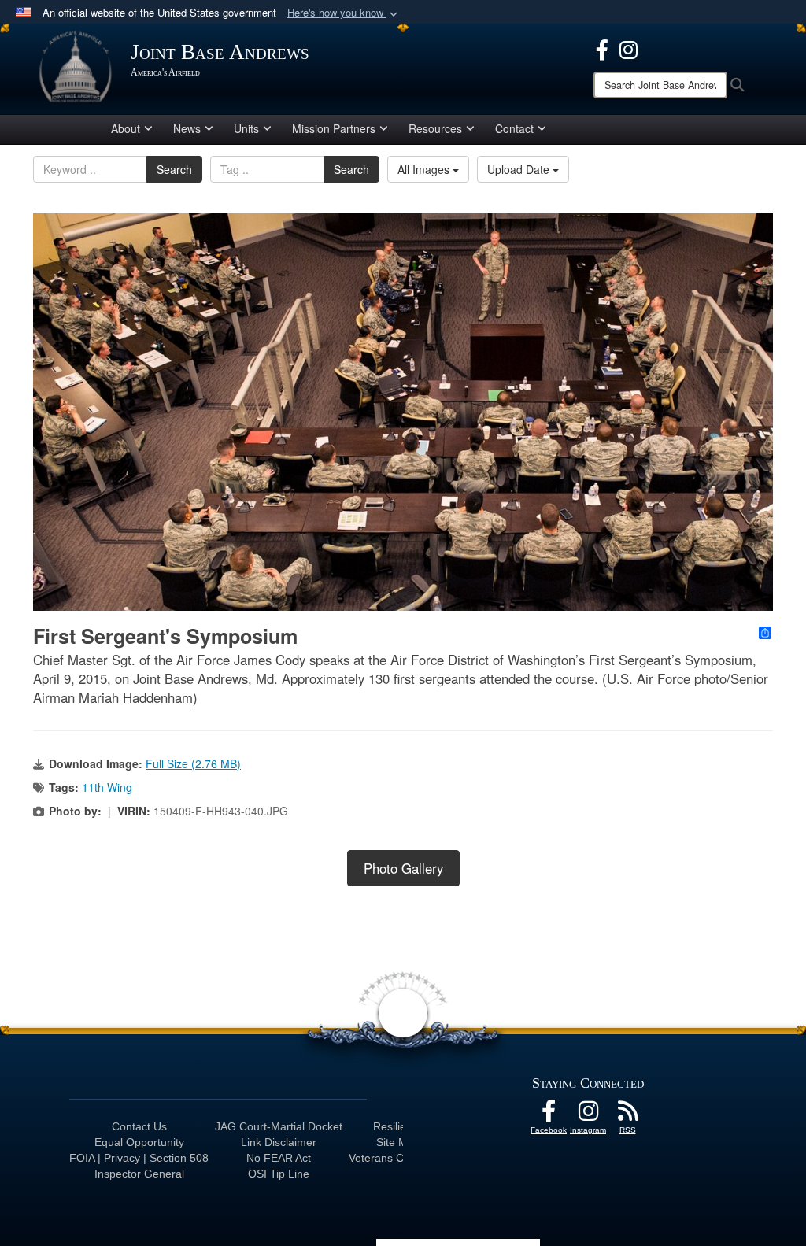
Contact (514, 128)
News (187, 128)
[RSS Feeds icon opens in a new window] (627, 1115)
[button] (344, 13)
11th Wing (107, 787)
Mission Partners (333, 128)
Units (246, 128)
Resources (435, 128)
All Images (425, 169)
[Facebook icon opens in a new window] (602, 48)
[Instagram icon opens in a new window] (628, 48)
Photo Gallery (403, 868)
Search (174, 169)
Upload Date (520, 169)
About (125, 128)
